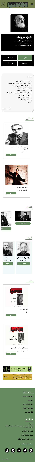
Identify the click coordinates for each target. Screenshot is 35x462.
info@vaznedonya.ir (23, 439)
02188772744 (25, 431)
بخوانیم (24, 263)
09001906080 (25, 435)
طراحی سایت (4, 459)
